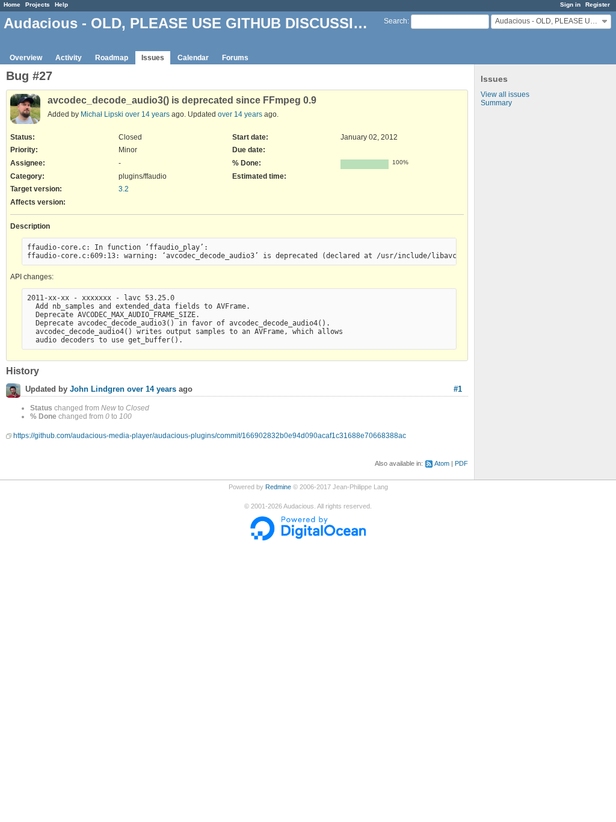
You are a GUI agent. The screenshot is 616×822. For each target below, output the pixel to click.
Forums (235, 58)
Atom (441, 463)
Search (395, 21)
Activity (68, 58)
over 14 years (147, 114)
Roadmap (111, 58)
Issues (152, 58)
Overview (26, 58)
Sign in (570, 4)
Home (12, 4)
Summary (496, 103)
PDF (461, 463)
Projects (37, 4)
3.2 (124, 189)
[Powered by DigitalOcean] (308, 538)
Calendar (193, 58)
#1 (458, 389)
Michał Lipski (102, 114)
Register (597, 4)
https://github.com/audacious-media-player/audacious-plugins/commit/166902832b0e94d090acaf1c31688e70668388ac (209, 435)
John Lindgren (97, 389)
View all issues (505, 94)
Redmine (278, 486)
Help (61, 4)
